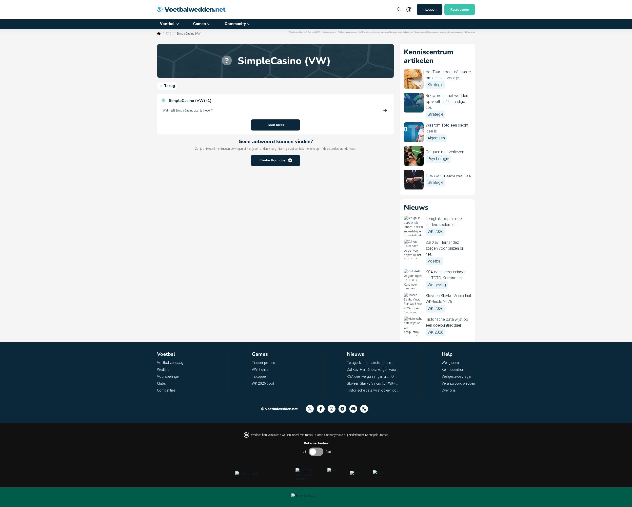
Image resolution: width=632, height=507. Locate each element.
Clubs (161, 383)
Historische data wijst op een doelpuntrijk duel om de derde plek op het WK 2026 (373, 390)
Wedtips (163, 370)
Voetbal (167, 23)
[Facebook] (322, 409)
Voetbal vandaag (170, 363)
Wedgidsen (450, 363)
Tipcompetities (263, 363)
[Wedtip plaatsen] (398, 10)
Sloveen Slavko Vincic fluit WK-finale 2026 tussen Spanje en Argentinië (373, 383)
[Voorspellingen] (365, 409)
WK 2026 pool (263, 383)
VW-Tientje (260, 370)
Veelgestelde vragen (457, 376)
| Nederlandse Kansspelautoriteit (367, 435)
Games (199, 23)
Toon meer (275, 125)
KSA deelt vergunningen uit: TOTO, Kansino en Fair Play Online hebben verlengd (373, 376)
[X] (311, 409)
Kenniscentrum (453, 370)
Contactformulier (273, 160)
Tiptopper (259, 376)
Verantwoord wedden (458, 383)
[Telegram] (343, 409)
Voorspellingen (168, 376)
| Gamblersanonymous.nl (330, 435)
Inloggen (429, 9)
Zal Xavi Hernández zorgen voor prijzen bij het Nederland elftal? (373, 370)
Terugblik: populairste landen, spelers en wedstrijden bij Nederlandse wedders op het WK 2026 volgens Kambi (373, 363)
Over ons (449, 390)
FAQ (169, 33)
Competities (166, 390)
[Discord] (354, 409)
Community (235, 23)
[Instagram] (333, 409)
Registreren (459, 9)
